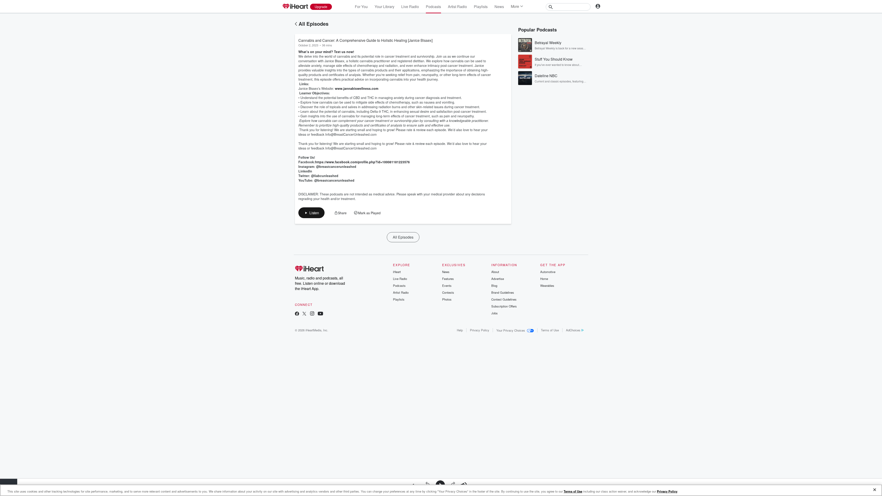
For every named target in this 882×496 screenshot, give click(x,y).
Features (448, 278)
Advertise (497, 278)
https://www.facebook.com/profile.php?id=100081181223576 (362, 162)
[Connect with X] (304, 314)
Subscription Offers (504, 306)
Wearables (547, 285)
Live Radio (410, 6)
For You (361, 6)
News (499, 6)
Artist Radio (457, 6)
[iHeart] (295, 6)
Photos (447, 299)
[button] (311, 212)
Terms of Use (550, 330)
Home (544, 278)
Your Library (384, 6)
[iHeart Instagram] (312, 314)
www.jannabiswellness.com (356, 88)
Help (460, 330)
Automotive (547, 272)
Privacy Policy (479, 330)
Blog (494, 285)
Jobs (494, 313)
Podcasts (433, 6)
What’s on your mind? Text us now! (326, 51)
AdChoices (573, 330)
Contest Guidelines (504, 299)
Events (447, 285)
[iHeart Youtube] (320, 314)
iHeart (397, 272)
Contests (448, 292)
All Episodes (313, 23)
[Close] (875, 490)
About (495, 272)
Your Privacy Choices (510, 330)
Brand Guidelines (502, 292)
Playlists (481, 6)
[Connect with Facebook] (297, 314)
